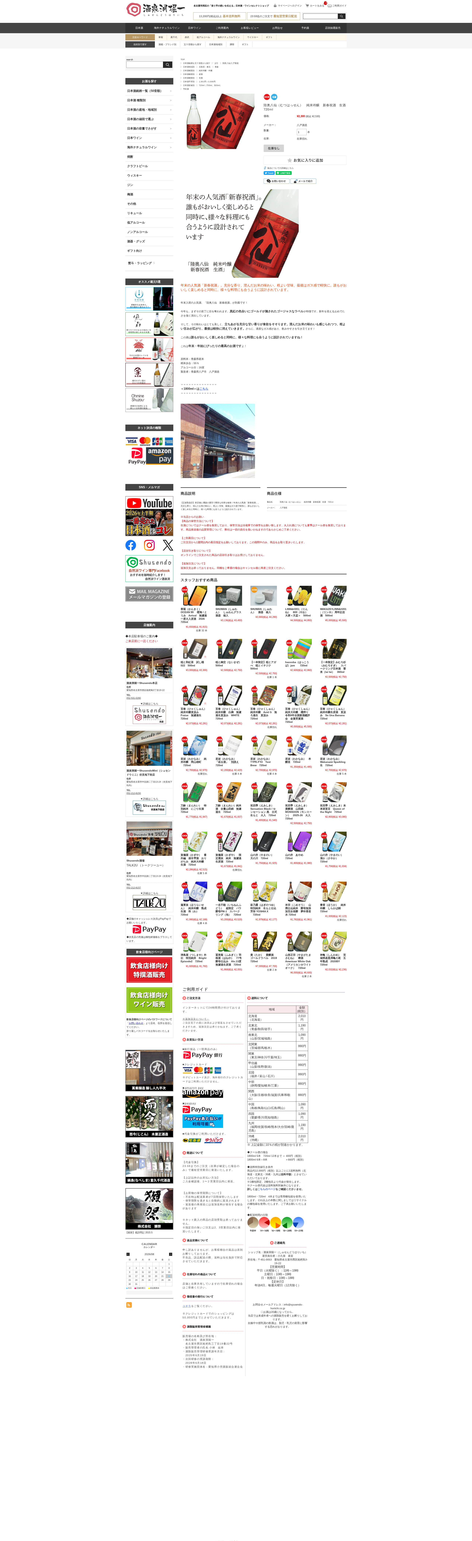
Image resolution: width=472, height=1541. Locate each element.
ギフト (269, 37)
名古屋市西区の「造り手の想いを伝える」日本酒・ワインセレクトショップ (231, 5)
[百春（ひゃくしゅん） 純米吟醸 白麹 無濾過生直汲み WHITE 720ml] (229, 695)
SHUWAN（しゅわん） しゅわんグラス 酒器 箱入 (230, 612)
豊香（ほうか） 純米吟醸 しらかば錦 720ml (333, 908)
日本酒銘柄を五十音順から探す (196, 63)
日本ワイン (194, 28)
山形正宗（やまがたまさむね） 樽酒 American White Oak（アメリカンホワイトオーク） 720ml (298, 961)
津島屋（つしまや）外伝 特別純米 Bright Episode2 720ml (195, 958)
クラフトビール (137, 166)
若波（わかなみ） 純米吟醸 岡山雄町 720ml (193, 762)
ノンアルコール (137, 232)
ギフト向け (134, 250)
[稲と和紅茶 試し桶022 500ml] (194, 649)
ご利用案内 (222, 28)
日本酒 (139, 28)
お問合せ (277, 28)
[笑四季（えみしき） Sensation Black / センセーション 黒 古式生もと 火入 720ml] (263, 792)
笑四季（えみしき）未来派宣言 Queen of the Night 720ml (333, 808)
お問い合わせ (136, 1023)
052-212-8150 (133, 793)
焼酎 (130, 156)
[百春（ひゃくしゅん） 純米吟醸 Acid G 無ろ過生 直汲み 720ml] (263, 695)
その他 (131, 203)
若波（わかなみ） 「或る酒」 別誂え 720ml (228, 762)
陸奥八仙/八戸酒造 (231, 63)
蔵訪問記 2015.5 (143, 1232)
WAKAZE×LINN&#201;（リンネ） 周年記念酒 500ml (333, 612)
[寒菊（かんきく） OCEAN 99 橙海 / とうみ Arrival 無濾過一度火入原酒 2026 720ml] (194, 596)
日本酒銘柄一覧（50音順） (145, 90)
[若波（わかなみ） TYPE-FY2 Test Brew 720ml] (263, 745)
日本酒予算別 (189, 82)
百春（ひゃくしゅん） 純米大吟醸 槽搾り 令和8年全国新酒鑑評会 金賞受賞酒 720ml (299, 715)
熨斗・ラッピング (140, 263)
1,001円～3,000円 (207, 82)
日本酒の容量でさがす (142, 128)
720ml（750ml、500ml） (210, 85)
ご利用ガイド (339, 5)
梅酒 (130, 194)
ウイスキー (252, 37)
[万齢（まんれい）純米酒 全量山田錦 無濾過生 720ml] (229, 792)
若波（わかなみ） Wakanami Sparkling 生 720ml (334, 762)
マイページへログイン (290, 5)
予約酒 (305, 28)
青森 (217, 67)
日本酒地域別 (215, 44)
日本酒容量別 (189, 85)
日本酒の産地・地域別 (142, 109)
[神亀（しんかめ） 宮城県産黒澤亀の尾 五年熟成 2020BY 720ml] (333, 942)
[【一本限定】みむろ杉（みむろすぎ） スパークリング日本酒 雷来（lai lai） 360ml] (333, 649)
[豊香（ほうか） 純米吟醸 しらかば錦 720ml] (333, 892)
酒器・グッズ (136, 241)
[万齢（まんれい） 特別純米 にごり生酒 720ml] (194, 792)
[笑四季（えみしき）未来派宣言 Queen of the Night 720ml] (333, 792)
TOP (183, 59)
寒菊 (161, 37)
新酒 (201, 74)
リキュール (134, 213)
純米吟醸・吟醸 (205, 71)
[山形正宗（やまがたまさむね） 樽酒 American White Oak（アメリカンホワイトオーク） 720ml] (298, 942)
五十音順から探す (193, 44)
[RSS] (129, 1305)
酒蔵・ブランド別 (167, 44)
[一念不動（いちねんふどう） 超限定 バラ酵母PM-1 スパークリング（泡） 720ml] (229, 892)
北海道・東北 (205, 67)
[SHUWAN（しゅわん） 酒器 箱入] (263, 596)
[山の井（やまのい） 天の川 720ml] (263, 842)
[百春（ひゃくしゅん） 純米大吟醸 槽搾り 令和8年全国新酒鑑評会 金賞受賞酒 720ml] (298, 695)
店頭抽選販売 (333, 28)
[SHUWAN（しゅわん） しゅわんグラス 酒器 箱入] (229, 596)
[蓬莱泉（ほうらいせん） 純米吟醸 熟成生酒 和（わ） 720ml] (194, 892)
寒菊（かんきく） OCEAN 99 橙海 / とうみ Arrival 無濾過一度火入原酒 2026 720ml (194, 616)
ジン (130, 184)
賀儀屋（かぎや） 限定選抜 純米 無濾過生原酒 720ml (228, 858)
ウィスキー (134, 175)
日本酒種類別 (189, 71)
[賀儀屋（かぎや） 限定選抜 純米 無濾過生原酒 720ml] (229, 842)
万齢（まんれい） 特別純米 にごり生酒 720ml (193, 808)
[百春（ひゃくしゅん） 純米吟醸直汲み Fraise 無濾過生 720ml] (194, 695)
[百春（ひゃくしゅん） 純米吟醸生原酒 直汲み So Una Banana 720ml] (333, 695)
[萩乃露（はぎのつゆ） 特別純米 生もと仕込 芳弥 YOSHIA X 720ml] (263, 892)
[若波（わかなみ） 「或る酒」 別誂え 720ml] (229, 745)
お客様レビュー (250, 28)
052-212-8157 (133, 887)
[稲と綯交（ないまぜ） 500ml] (229, 649)
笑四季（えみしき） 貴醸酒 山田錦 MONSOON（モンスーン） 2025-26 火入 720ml (299, 812)
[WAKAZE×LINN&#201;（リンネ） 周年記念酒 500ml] (333, 596)
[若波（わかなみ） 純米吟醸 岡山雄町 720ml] (194, 745)
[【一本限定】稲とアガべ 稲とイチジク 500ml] (263, 649)
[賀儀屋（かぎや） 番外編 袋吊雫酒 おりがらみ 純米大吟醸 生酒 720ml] (194, 842)
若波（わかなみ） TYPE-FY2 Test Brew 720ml (262, 762)
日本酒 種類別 (136, 100)
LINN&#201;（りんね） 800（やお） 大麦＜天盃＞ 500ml (298, 612)
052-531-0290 (133, 698)
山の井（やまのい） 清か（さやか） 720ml (333, 858)
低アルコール (203, 37)
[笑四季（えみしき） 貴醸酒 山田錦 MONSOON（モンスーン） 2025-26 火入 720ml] (298, 792)
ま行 (216, 63)
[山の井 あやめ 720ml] (298, 842)
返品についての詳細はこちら (280, 168)
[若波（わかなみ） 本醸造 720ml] (298, 745)
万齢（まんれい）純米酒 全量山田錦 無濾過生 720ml (228, 808)
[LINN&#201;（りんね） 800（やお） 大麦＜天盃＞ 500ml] (298, 596)
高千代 (174, 37)
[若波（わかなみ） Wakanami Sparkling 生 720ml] (333, 745)
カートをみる (317, 5)
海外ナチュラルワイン (167, 28)
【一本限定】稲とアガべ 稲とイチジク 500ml (263, 665)
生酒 (201, 78)
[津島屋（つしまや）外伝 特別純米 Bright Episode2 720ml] (194, 942)
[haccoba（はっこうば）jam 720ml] (298, 649)
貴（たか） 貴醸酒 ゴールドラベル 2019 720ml (265, 958)
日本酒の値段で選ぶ (140, 119)
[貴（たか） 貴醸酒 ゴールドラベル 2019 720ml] (263, 942)
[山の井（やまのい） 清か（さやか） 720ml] (333, 842)
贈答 (232, 44)
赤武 (187, 37)
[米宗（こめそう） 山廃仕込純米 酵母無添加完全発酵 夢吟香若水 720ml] (298, 892)
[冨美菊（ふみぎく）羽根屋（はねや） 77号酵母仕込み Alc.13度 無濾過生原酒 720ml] (229, 942)
